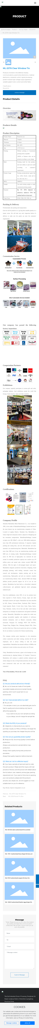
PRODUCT (19, 16)
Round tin (32, 29)
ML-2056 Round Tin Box (15, 796)
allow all (27, 1023)
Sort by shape (23, 29)
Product (14, 29)
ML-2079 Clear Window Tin (17, 794)
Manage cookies (11, 1023)
